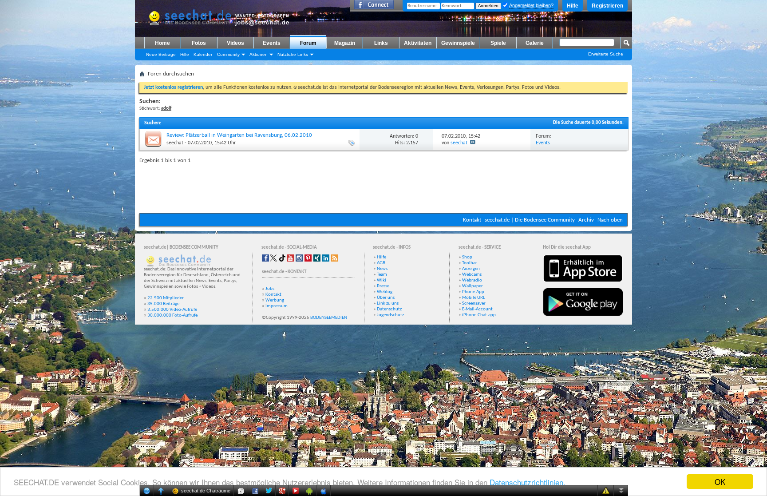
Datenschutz (389, 309)
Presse (383, 286)
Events (272, 43)
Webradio (472, 280)
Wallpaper (472, 286)
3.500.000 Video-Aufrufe (172, 309)
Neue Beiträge (161, 54)
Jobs (269, 288)
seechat (174, 143)
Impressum (276, 306)
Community (228, 54)
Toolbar (469, 263)
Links (381, 43)
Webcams (472, 274)
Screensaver (474, 303)
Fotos (199, 43)
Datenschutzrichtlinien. (527, 482)
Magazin (344, 43)
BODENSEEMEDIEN (328, 317)
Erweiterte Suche (605, 54)
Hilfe (572, 6)
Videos (235, 43)
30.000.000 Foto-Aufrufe (172, 315)
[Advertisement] (383, 186)
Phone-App (473, 292)
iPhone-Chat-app (479, 315)
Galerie (535, 43)
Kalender (203, 54)
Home (162, 43)
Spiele (498, 43)
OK (720, 481)
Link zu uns (388, 303)
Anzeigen (471, 268)
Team (382, 274)
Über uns (386, 297)
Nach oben (610, 220)
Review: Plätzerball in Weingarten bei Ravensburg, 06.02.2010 (239, 135)
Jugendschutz (390, 315)
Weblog (384, 292)
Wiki (381, 280)
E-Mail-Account (477, 309)
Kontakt (472, 220)
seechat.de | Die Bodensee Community (530, 220)
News (382, 268)
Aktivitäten (417, 43)
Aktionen (258, 54)
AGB (381, 263)
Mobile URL (473, 297)
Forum (308, 43)
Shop (467, 257)
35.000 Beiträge (163, 304)
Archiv (586, 220)
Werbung (274, 300)
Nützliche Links (292, 54)
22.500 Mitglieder (165, 298)
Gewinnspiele (458, 43)
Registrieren (607, 6)
